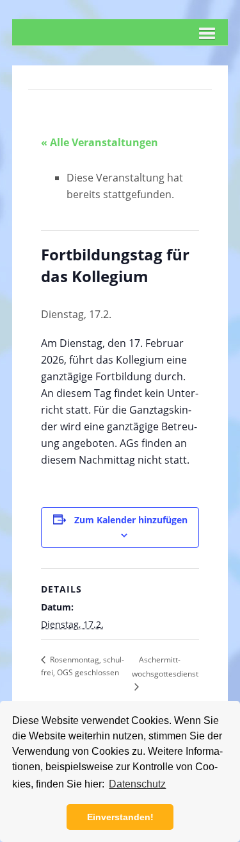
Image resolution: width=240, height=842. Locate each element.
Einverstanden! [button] (120, 817)
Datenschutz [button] (137, 784)
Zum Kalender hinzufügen (131, 520)
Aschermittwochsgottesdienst (165, 666)
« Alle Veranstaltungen (99, 142)
